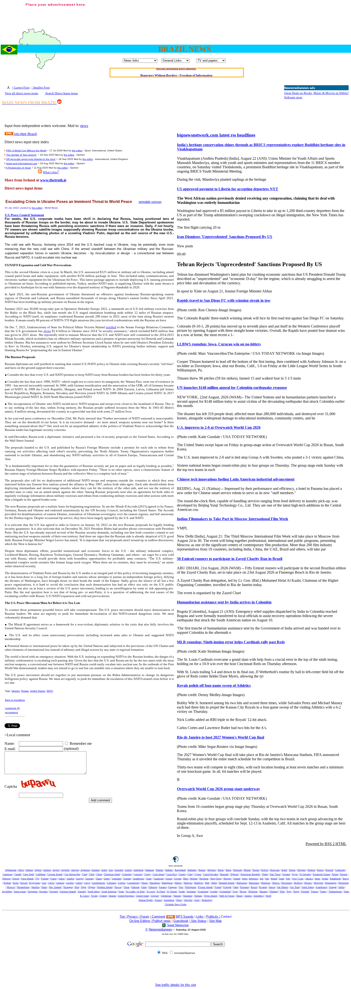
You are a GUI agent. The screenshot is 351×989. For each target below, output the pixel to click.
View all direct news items (21, 93)
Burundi (329, 870)
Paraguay (172, 887)
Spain (121, 891)
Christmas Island (112, 874)
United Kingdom (126, 895)
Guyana (177, 878)
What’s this (50, 172)
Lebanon (60, 883)
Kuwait (24, 883)
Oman (126, 887)
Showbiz (188, 900)
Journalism (169, 900)
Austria (128, 870)
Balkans (169, 870)
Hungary (227, 878)
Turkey (323, 891)
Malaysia (188, 883)
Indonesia (253, 878)
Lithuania (111, 883)
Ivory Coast (297, 878)
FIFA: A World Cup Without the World (26, 150)
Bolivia (264, 870)
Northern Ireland (104, 887)
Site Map (215, 921)
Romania (244, 887)
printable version (150, 202)
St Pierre (161, 891)
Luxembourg (133, 883)
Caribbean (40, 874)
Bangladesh (180, 870)
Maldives (198, 883)
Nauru (44, 887)
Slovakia (43, 891)
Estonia (343, 874)
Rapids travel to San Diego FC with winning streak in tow (224, 300)
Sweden (214, 891)
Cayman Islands (55, 874)
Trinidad (305, 891)
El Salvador (305, 874)
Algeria (38, 870)
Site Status (198, 921)
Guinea (168, 878)
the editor (77, 150)
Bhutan (247, 870)
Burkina (311, 870)
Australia (119, 870)
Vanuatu (177, 895)
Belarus (202, 870)
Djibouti (234, 874)
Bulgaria (302, 870)
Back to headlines (15, 700)
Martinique (241, 883)
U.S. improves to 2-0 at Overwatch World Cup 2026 (219, 427)
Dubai (265, 874)
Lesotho (70, 883)
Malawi (178, 883)
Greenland (116, 878)
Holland (193, 878)
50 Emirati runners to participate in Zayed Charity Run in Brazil (229, 559)
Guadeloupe (138, 878)
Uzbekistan (166, 895)
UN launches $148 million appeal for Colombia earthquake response (232, 388)
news (84, 126)
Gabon (61, 878)
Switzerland (225, 891)
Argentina (85, 870)
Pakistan (135, 887)
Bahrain (159, 870)
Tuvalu (94, 895)
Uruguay (155, 895)
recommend (11, 712)
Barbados (192, 870)
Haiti (186, 878)
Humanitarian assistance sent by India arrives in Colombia (224, 602)
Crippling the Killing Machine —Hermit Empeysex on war (176, 73)
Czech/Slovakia (210, 874)
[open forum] (126, 916)
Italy (288, 878)
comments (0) (12, 708)
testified (111, 327)
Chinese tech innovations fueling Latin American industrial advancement (235, 479)
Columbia (127, 874)
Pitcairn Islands (205, 887)
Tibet (282, 891)
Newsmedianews (160, 929)
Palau (144, 887)
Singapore (33, 891)
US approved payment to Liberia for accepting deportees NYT (227, 189)
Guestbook (180, 921)
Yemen (239, 895)
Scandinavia (321, 887)
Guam (149, 878)
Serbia (341, 887)
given (47, 331)
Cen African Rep (72, 874)
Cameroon (7, 874)
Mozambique (23, 887)
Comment (158, 916)
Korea (15, 883)
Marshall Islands (226, 883)
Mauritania (254, 883)
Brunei (292, 870)
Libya (87, 883)
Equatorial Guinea (321, 874)
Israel (281, 878)
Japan (317, 878)
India (245, 878)
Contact (226, 916)
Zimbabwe (259, 895)
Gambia (70, 878)
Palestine (153, 887)
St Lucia (151, 891)
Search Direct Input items (61, 93)
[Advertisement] (262, 12)
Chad (84, 874)
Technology (207, 900)
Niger (83, 887)
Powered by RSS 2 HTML (326, 844)
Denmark (224, 874)
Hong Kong (216, 878)
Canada (17, 874)
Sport (197, 900)
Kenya (346, 878)
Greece (107, 878)
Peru (181, 887)
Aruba (104, 870)
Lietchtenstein (98, 883)
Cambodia (340, 870)
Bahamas (149, 870)
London (121, 883)
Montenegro (330, 883)
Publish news (161, 921)
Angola (56, 870)
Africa (21, 870)
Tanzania (263, 891)
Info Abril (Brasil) (25, 134)
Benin (228, 870)
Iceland (237, 878)
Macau (144, 883)
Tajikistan (252, 891)
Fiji (37, 878)
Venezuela (187, 895)
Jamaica (309, 878)
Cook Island (158, 874)
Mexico (276, 883)
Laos (44, 883)
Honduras (203, 878)
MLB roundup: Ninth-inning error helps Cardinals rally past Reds (231, 642)
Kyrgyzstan (34, 883)
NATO (50, 691)
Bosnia (256, 870)
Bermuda (237, 870)
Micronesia (286, 883)
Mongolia (318, 883)
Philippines (190, 887)
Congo (147, 874)
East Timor (275, 874)
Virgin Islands (210, 895)
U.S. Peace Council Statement (24, 215)
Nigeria (91, 887)
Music (179, 900)
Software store (293, 97)
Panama (162, 887)
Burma (320, 870)
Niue (76, 887)
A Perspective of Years (18, 167)
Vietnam (198, 895)
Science (158, 900)
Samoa (272, 887)
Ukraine (15, 691)
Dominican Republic (250, 874)
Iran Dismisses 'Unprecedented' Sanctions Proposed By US (224, 237)
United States (37, 691)
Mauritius (265, 883)
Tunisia (314, 891)
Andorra (47, 870)
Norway (118, 887)
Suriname (191, 891)
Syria (235, 891)
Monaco (308, 883)
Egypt (295, 874)
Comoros (137, 874)
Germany (89, 878)
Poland (218, 887)
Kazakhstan (335, 878)
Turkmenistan (335, 891)
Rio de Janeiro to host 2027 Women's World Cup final (220, 737)
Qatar (235, 887)
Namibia (35, 887)
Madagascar (167, 883)
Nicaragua (68, 887)
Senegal (332, 887)
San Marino (282, 887)
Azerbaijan (138, 870)
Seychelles (7, 891)
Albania (29, 870)
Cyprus (197, 874)
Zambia (248, 895)
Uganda (103, 895)
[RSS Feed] (40, 172)
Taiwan (242, 891)
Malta (214, 883)
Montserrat (343, 883)
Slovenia (53, 891)
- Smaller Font (41, 87)
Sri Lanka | (131, 891)
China (99, 874)
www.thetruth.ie (53, 180)
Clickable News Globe (175, 904)
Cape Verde (28, 874)
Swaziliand (203, 891)
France (53, 878)
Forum (144, 916)
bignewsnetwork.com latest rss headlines (216, 135)
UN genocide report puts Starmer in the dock (30, 159)
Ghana (99, 878)
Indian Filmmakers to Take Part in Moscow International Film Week (232, 519)
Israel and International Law (21, 163)
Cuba (189, 874)
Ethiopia (6, 878)
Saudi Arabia (308, 887)
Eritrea (335, 874)
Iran (261, 878)
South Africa (94, 891)
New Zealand (55, 887)
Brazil (284, 870)
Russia (25, 691)
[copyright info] (151, 916)
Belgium (211, 870)
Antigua (75, 870)
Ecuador (286, 874)
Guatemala (159, 878)
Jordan (325, 878)
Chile (91, 874)
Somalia (82, 891)
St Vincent (172, 891)
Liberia (79, 883)
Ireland (274, 878)
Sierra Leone (20, 891)
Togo (289, 891)
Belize (221, 870)
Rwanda (263, 887)
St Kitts (141, 891)
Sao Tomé (295, 887)
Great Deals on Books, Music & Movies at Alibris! (316, 93)
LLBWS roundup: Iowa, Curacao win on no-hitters (219, 344)
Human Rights (146, 900)
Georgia (79, 878)
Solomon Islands (68, 891)
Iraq (267, 878)
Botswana (275, 870)
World (268, 895)
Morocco (11, 887)
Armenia (95, 870)
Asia (111, 870)
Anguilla (65, 870)
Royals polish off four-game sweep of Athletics (214, 685)
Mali (207, 883)
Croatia (182, 874)
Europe (15, 878)
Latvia (51, 883)
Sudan (182, 891)
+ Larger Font (20, 87)
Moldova (298, 883)
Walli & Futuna (226, 895)
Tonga (296, 891)
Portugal (227, 887)
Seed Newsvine (177, 925)
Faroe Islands (27, 878)
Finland (44, 878)
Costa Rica (171, 874)
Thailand (273, 891)
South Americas (109, 891)
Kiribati (7, 883)
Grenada (127, 878)
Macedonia (154, 883)
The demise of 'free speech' (21, 154)
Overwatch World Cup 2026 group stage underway (218, 789)
